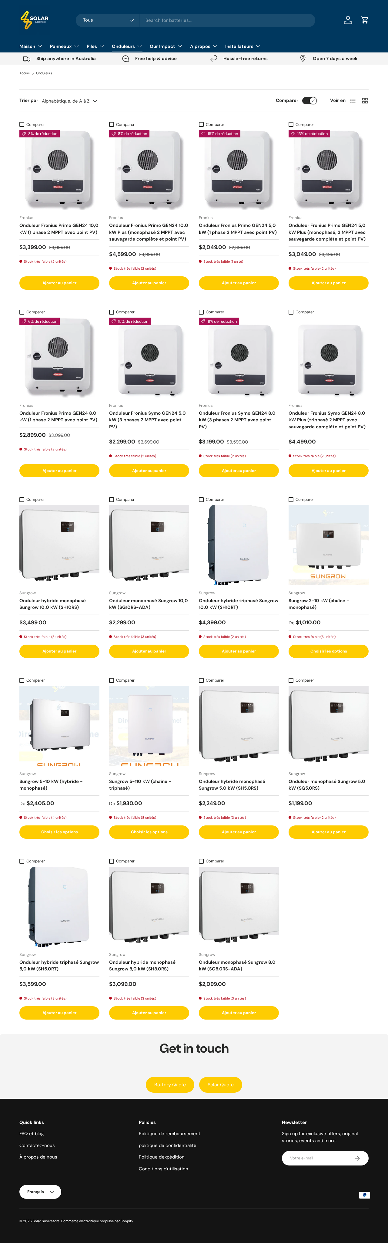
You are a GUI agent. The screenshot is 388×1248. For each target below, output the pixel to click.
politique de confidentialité (167, 1145)
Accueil (25, 73)
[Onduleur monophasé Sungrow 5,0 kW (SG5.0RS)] (329, 726)
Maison (27, 46)
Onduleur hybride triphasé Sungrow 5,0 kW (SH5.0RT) (59, 965)
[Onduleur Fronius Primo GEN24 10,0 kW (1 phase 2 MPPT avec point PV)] (59, 170)
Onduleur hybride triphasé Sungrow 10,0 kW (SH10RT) (238, 604)
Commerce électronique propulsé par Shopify (97, 1221)
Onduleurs (123, 46)
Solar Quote (221, 1084)
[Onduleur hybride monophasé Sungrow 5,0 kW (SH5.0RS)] (239, 726)
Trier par (28, 100)
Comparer (287, 100)
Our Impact (162, 46)
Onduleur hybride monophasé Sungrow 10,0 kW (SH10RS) (52, 604)
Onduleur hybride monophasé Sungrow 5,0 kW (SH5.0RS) (232, 784)
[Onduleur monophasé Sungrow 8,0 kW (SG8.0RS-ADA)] (239, 907)
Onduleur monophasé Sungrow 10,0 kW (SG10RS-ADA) (148, 604)
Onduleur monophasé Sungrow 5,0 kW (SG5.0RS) (327, 784)
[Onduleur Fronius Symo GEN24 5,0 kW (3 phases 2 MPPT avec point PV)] (149, 358)
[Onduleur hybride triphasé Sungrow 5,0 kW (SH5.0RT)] (59, 907)
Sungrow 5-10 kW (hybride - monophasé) (51, 784)
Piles (92, 46)
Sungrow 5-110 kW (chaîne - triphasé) (140, 784)
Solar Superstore (46, 1221)
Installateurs (239, 46)
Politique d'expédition (162, 1157)
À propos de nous (38, 1157)
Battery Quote (170, 1084)
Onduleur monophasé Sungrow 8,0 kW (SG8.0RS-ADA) (237, 965)
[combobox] (196, 20)
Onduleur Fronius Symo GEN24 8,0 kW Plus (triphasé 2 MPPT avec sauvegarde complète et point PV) (327, 420)
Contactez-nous (37, 1145)
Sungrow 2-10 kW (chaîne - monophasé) (319, 604)
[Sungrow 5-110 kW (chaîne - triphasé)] (149, 726)
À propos (200, 46)
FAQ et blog (31, 1134)
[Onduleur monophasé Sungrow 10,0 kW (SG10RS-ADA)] (149, 545)
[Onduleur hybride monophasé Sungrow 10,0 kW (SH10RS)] (59, 545)
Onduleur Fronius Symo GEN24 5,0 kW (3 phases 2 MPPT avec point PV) (147, 420)
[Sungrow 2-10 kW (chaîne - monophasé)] (329, 545)
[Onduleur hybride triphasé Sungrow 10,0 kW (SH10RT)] (239, 545)
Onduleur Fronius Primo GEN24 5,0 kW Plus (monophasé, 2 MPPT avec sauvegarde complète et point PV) (327, 232)
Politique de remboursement (169, 1134)
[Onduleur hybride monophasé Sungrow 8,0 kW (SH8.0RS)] (149, 907)
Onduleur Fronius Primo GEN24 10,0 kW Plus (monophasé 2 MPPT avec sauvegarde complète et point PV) (148, 232)
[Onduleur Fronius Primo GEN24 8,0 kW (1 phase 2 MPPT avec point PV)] (59, 358)
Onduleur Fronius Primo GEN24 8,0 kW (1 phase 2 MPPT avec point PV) (58, 416)
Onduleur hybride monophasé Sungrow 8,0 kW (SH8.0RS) (142, 965)
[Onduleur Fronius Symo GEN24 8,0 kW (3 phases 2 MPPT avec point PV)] (239, 358)
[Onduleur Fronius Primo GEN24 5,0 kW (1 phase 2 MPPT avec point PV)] (239, 170)
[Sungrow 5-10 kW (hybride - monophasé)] (59, 726)
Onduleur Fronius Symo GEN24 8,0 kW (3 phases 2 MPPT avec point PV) (237, 420)
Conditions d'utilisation (163, 1169)
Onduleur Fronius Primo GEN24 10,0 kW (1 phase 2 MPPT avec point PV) (59, 228)
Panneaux (61, 46)
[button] (365, 20)
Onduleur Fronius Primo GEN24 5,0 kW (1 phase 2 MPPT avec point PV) (238, 228)
